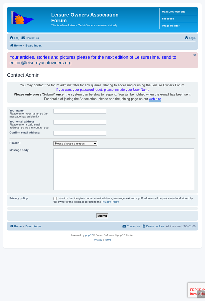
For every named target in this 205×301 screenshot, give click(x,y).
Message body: (20, 150)
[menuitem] (15, 38)
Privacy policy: (19, 198)
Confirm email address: (25, 132)
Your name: (17, 110)
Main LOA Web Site (173, 11)
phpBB (89, 235)
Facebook (168, 18)
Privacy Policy (110, 201)
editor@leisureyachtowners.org (41, 62)
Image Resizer (171, 25)
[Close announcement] (194, 55)
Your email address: (23, 121)
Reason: (15, 142)
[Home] (29, 16)
